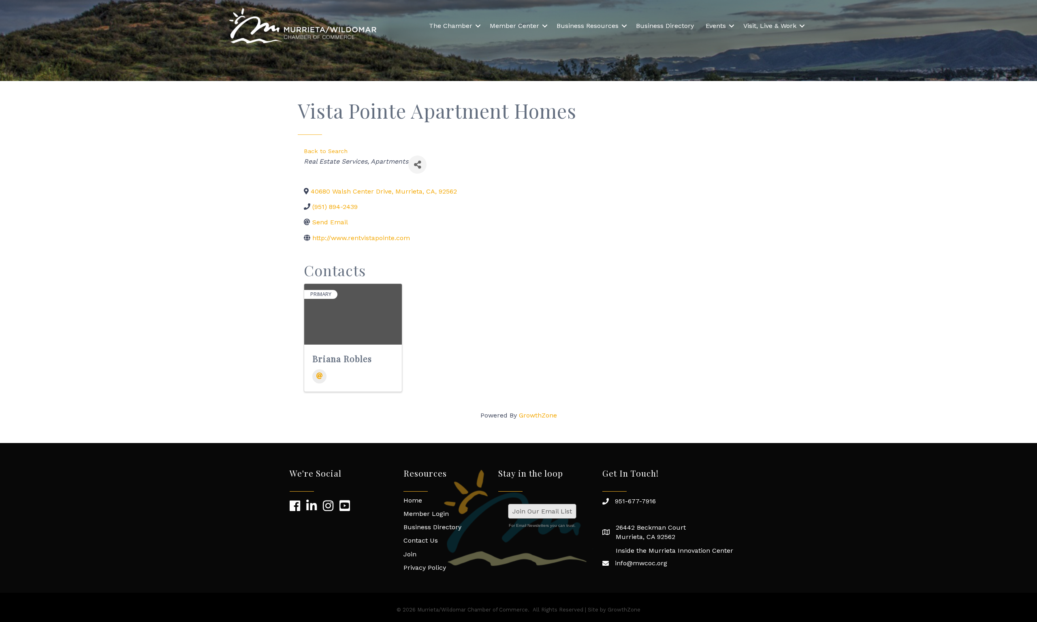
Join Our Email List (542, 511)
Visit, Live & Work (769, 26)
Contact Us (420, 540)
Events (716, 26)
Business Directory (665, 26)
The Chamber (450, 26)
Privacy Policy (424, 567)
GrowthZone (538, 415)
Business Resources (588, 26)
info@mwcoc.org (641, 563)
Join (409, 554)
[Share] (417, 165)
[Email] (319, 376)
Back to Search (326, 151)
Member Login (426, 514)
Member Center (514, 26)
